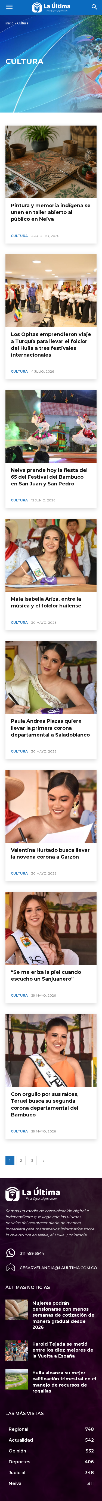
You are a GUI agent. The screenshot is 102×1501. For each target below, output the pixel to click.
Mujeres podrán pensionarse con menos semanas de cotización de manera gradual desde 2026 (63, 1315)
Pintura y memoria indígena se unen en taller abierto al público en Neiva (51, 212)
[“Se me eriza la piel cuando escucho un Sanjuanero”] (51, 928)
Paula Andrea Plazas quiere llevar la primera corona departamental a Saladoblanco (50, 728)
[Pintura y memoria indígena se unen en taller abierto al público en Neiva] (51, 162)
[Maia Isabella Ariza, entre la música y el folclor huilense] (51, 555)
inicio (9, 23)
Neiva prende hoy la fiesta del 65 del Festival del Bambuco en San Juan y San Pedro (49, 477)
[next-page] (43, 1160)
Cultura (19, 236)
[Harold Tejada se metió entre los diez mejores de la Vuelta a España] (16, 1350)
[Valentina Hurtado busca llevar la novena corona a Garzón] (51, 806)
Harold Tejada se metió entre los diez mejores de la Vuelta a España (62, 1350)
